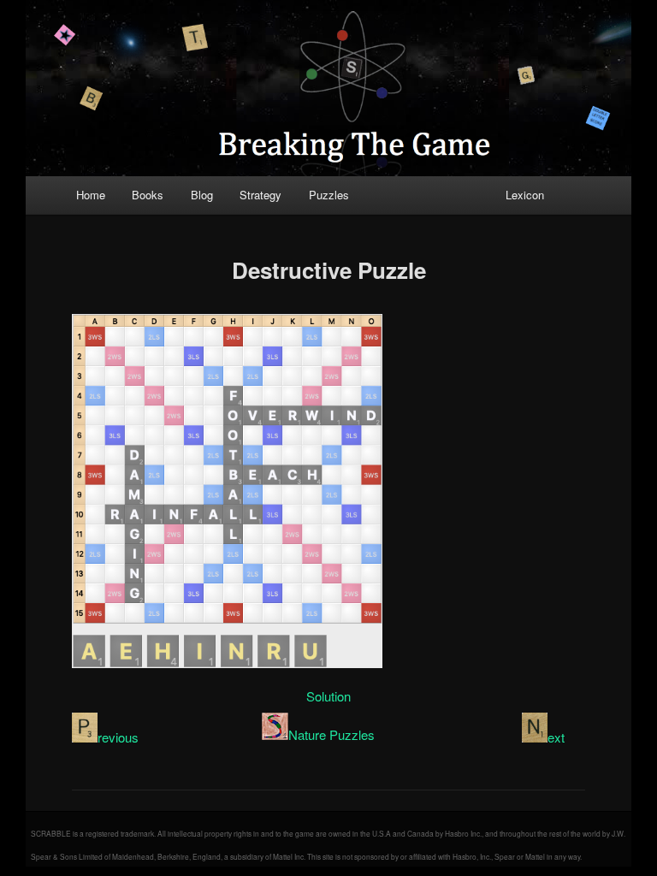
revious (118, 737)
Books (147, 194)
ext (556, 737)
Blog (202, 194)
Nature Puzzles (331, 734)
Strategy (260, 194)
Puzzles (329, 194)
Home (90, 194)
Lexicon (525, 194)
